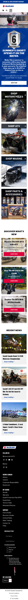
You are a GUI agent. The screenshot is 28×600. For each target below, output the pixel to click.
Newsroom (6, 465)
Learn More (14, 234)
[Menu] (10, 10)
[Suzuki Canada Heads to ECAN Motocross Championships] (14, 324)
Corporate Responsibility (11, 463)
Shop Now (14, 63)
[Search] (7, 10)
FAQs (4, 506)
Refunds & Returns (9, 486)
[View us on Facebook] (4, 440)
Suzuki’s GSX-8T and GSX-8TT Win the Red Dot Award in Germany (13, 372)
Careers (5, 460)
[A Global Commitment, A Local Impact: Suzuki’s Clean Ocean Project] (14, 392)
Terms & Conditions (14, 573)
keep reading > (9, 342)
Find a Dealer (7, 493)
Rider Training (7, 501)
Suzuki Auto (6, 480)
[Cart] (3, 11)
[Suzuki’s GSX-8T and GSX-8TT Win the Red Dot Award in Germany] (14, 357)
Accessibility (15, 578)
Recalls (5, 472)
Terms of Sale (7, 483)
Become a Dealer (8, 495)
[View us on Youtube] (9, 440)
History (5, 457)
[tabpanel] (14, 39)
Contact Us (6, 503)
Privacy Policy (14, 576)
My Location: (7, 557)
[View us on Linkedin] (12, 440)
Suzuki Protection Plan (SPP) (12, 478)
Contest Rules (7, 498)
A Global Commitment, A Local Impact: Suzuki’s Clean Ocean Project (13, 408)
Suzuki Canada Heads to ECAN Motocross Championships (13, 338)
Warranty (6, 475)
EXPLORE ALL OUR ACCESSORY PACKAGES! (13, 2)
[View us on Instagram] (6, 440)
